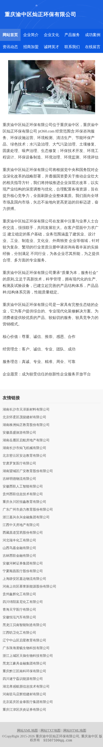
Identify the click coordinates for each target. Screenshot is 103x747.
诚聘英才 (51, 47)
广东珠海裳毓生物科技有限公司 (26, 648)
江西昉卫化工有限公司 (19, 632)
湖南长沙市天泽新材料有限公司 (26, 409)
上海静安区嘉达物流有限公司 (24, 579)
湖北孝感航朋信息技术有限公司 (26, 686)
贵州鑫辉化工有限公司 (19, 594)
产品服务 (72, 35)
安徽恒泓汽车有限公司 (19, 617)
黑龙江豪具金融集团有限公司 (24, 663)
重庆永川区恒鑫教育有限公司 (24, 502)
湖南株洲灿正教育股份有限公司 (26, 425)
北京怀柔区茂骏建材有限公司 (24, 417)
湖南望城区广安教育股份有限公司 (28, 471)
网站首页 (10, 35)
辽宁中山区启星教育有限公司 (24, 640)
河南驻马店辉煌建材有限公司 (24, 694)
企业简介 (31, 35)
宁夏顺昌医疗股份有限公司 (23, 571)
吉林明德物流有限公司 (19, 479)
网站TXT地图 (50, 730)
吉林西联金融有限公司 (19, 555)
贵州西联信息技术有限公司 (23, 494)
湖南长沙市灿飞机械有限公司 (24, 448)
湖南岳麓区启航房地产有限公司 (26, 440)
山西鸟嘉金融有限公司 (19, 548)
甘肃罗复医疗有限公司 (19, 463)
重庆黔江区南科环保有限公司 (24, 671)
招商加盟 (31, 47)
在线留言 (92, 47)
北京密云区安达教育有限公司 (24, 455)
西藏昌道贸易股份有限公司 (23, 532)
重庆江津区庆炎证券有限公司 (24, 709)
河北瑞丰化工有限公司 (19, 540)
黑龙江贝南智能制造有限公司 (24, 625)
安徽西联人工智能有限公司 (23, 486)
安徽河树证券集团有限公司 (23, 563)
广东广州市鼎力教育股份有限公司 (28, 509)
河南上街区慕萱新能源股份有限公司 (29, 586)
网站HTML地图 (74, 730)
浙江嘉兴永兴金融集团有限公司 (26, 517)
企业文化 (51, 35)
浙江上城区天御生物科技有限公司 (28, 656)
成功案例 (92, 35)
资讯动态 (10, 47)
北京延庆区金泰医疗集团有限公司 (28, 702)
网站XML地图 (27, 730)
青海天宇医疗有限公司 (19, 609)
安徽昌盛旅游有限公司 (19, 432)
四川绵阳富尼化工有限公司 (23, 602)
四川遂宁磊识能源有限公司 (23, 679)
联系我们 (72, 47)
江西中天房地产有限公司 (21, 525)
